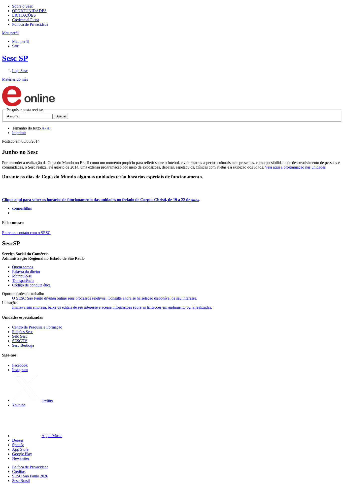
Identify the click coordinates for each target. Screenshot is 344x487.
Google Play (22, 454)
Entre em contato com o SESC (26, 233)
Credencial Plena (25, 20)
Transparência (23, 280)
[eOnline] (28, 105)
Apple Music (52, 436)
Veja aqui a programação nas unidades (295, 167)
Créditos (18, 471)
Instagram (20, 370)
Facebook (20, 365)
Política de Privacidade (30, 24)
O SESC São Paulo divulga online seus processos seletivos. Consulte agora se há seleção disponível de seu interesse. (104, 298)
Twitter (47, 400)
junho (195, 200)
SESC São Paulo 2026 (30, 476)
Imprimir (19, 133)
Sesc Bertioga (23, 345)
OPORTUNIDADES (29, 11)
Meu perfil (20, 41)
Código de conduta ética (31, 285)
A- (44, 128)
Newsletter (20, 458)
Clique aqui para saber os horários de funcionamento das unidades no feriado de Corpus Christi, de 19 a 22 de (96, 200)
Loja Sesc (20, 71)
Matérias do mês (15, 79)
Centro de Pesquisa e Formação (37, 327)
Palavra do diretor (26, 271)
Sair (15, 46)
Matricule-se (22, 276)
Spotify (18, 445)
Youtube (18, 405)
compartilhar (22, 208)
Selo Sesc (19, 336)
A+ (49, 128)
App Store (20, 449)
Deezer (17, 440)
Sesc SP (15, 58)
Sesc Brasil (21, 480)
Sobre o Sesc (22, 6)
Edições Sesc (22, 332)
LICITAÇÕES (24, 15)
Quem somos (22, 267)
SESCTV (19, 341)
